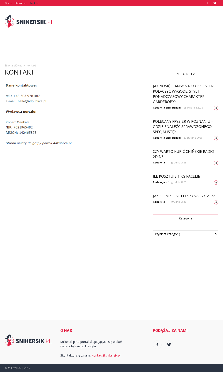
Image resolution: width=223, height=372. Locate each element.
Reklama (20, 3)
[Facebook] (207, 3)
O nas (8, 3)
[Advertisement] (139, 22)
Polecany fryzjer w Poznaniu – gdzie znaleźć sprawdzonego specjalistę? (183, 126)
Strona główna (13, 65)
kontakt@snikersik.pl (106, 355)
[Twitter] (215, 3)
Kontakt (34, 3)
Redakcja (159, 162)
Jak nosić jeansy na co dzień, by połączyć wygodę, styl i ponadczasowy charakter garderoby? (183, 93)
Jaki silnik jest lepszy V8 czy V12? (184, 195)
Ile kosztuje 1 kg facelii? (177, 176)
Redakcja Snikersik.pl (167, 107)
